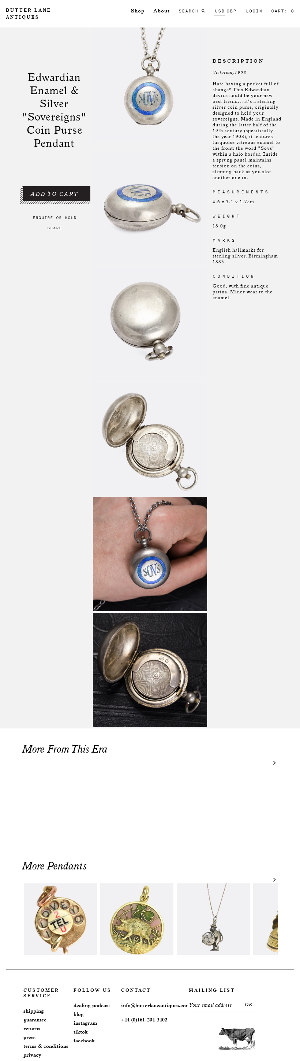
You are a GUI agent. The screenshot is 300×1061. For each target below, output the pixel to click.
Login (254, 11)
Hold (70, 217)
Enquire (43, 217)
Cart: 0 (282, 11)
